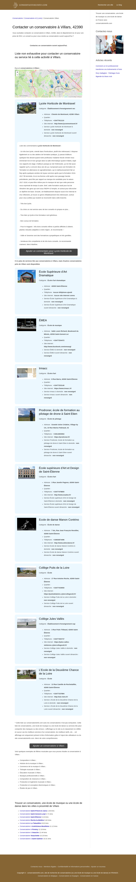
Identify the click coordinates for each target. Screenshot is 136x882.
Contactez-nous (36, 867)
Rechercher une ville (105, 5)
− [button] (17, 75)
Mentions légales (50, 867)
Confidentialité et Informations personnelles (74, 867)
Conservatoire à (34, 826)
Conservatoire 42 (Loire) (33, 18)
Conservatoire (17, 18)
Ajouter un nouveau (98, 867)
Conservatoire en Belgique (47, 876)
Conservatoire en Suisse (89, 876)
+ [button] (17, 72)
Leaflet (65, 96)
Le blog (119, 5)
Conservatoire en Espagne (69, 876)
